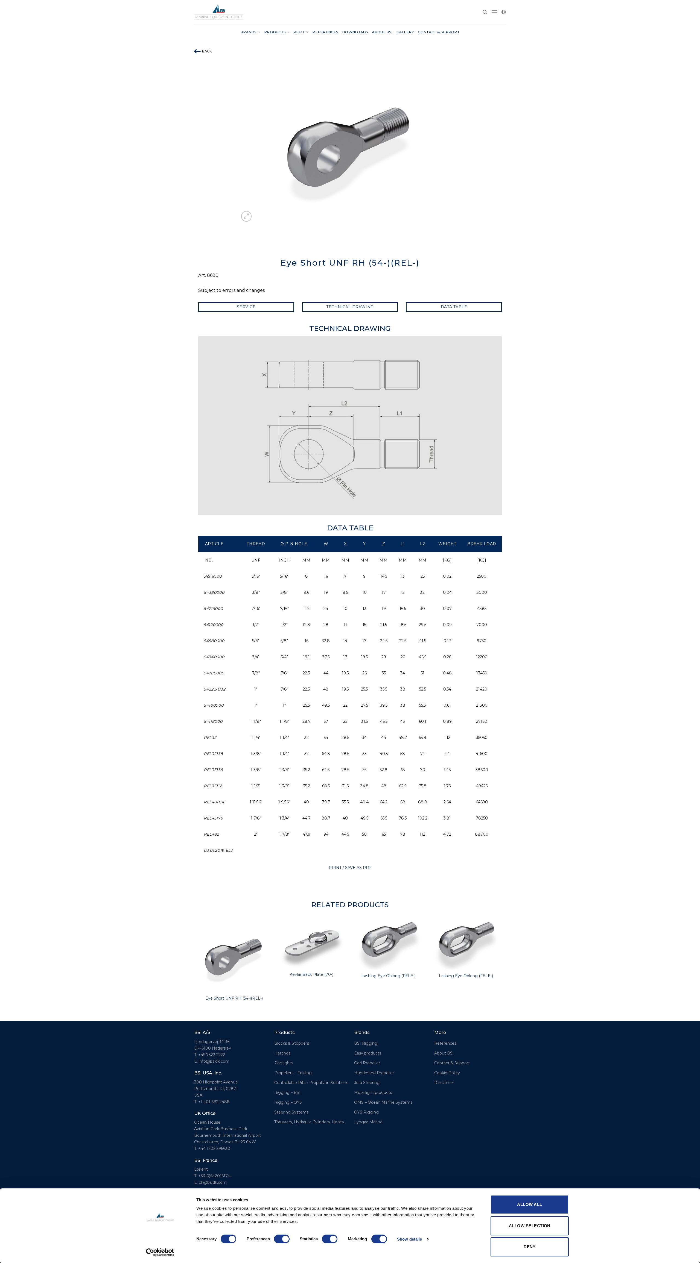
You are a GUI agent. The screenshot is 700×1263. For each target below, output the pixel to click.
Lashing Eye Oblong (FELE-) (388, 975)
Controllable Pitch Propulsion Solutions (311, 1082)
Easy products (367, 1053)
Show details (409, 1239)
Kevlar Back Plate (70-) (311, 974)
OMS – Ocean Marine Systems (383, 1102)
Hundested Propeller (374, 1072)
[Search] (485, 12)
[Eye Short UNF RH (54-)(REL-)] (234, 956)
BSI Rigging (365, 1043)
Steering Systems (291, 1112)
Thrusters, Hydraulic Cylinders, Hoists (309, 1122)
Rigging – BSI (287, 1092)
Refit (299, 32)
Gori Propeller (367, 1063)
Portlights (283, 1063)
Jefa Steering (367, 1082)
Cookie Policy (447, 1072)
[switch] (282, 1239)
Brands (248, 32)
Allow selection (529, 1225)
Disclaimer (444, 1082)
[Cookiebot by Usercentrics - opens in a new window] (160, 1252)
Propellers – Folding (293, 1072)
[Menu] (494, 12)
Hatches (282, 1053)
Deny (530, 1246)
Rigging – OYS (288, 1102)
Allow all (529, 1204)
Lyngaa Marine (368, 1122)
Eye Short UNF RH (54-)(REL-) (234, 998)
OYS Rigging (366, 1112)
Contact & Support (438, 32)
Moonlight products (373, 1092)
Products (275, 32)
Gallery (405, 32)
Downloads (355, 32)
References (325, 32)
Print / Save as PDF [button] (350, 867)
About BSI (382, 32)
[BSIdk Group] (218, 12)
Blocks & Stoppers (291, 1043)
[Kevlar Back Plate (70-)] (311, 944)
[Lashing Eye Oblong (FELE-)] (389, 945)
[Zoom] (246, 216)
